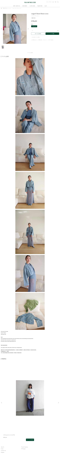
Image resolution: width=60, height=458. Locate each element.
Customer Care (3, 450)
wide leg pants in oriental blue (9, 434)
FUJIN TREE (39, 6)
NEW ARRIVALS (16, 6)
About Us (2, 447)
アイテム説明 (30, 52)
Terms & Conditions (24, 447)
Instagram (2, 452)
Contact (2, 448)
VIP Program (23, 448)
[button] (28, 28)
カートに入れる (38, 33)
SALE (46, 6)
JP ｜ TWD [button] (49, 1)
